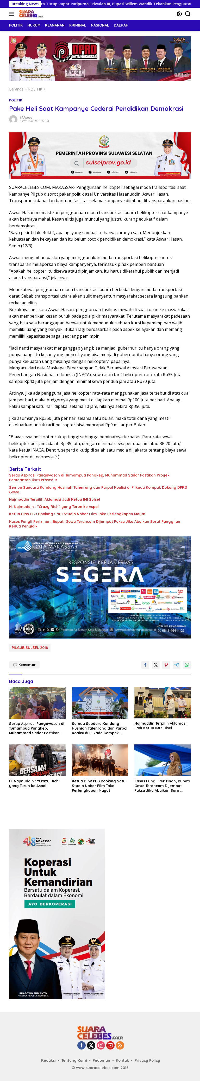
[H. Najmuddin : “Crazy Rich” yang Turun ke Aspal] (37, 760)
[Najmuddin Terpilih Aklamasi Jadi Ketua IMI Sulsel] (162, 702)
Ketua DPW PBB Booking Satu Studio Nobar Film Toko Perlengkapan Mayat (77, 514)
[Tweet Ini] (156, 665)
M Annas (26, 117)
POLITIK (15, 100)
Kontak (122, 1060)
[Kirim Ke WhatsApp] (187, 665)
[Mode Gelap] (179, 14)
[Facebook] (81, 1045)
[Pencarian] (188, 14)
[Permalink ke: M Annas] (13, 119)
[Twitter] (91, 1045)
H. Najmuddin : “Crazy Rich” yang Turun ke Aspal (54, 506)
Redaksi (48, 1060)
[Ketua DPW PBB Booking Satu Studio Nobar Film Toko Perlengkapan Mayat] (100, 760)
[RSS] (120, 1045)
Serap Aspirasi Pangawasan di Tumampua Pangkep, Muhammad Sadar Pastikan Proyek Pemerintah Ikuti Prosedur (89, 477)
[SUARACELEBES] (30, 13)
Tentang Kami (74, 1060)
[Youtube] (110, 1045)
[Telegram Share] (176, 665)
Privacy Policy (147, 1060)
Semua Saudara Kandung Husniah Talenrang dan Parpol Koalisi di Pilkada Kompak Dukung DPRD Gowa (98, 489)
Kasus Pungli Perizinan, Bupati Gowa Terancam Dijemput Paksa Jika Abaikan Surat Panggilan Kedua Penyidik (94, 524)
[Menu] (12, 13)
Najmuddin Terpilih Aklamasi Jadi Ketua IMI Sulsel (54, 499)
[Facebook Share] (145, 665)
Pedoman (101, 1060)
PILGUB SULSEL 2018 (30, 647)
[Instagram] (101, 1045)
